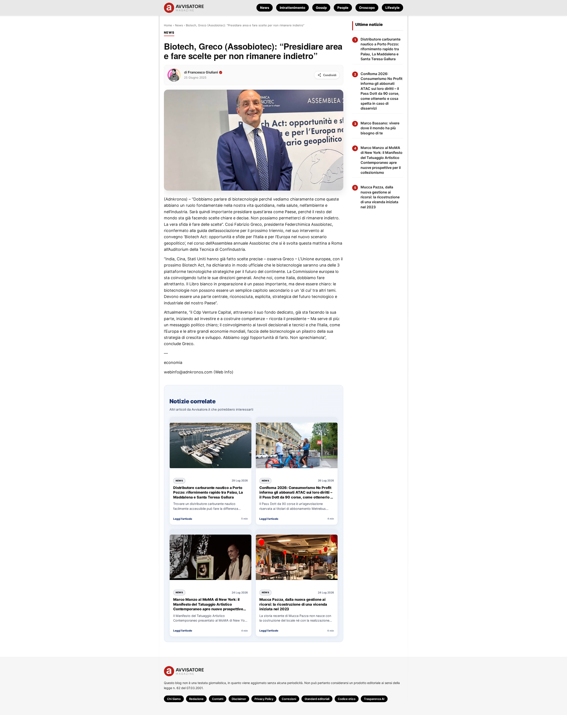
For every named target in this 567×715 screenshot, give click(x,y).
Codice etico (346, 699)
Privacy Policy (263, 699)
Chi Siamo (174, 699)
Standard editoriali (317, 699)
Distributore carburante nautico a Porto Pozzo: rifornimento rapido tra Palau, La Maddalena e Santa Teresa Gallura (208, 492)
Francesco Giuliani (203, 72)
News (264, 8)
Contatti (217, 699)
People (342, 8)
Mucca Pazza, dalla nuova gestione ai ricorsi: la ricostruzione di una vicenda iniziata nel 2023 (293, 604)
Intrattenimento (292, 8)
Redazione (196, 699)
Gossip (321, 8)
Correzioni (289, 699)
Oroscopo (367, 8)
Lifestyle (392, 8)
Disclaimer (239, 699)
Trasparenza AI (374, 699)
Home (168, 25)
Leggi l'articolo (182, 518)
